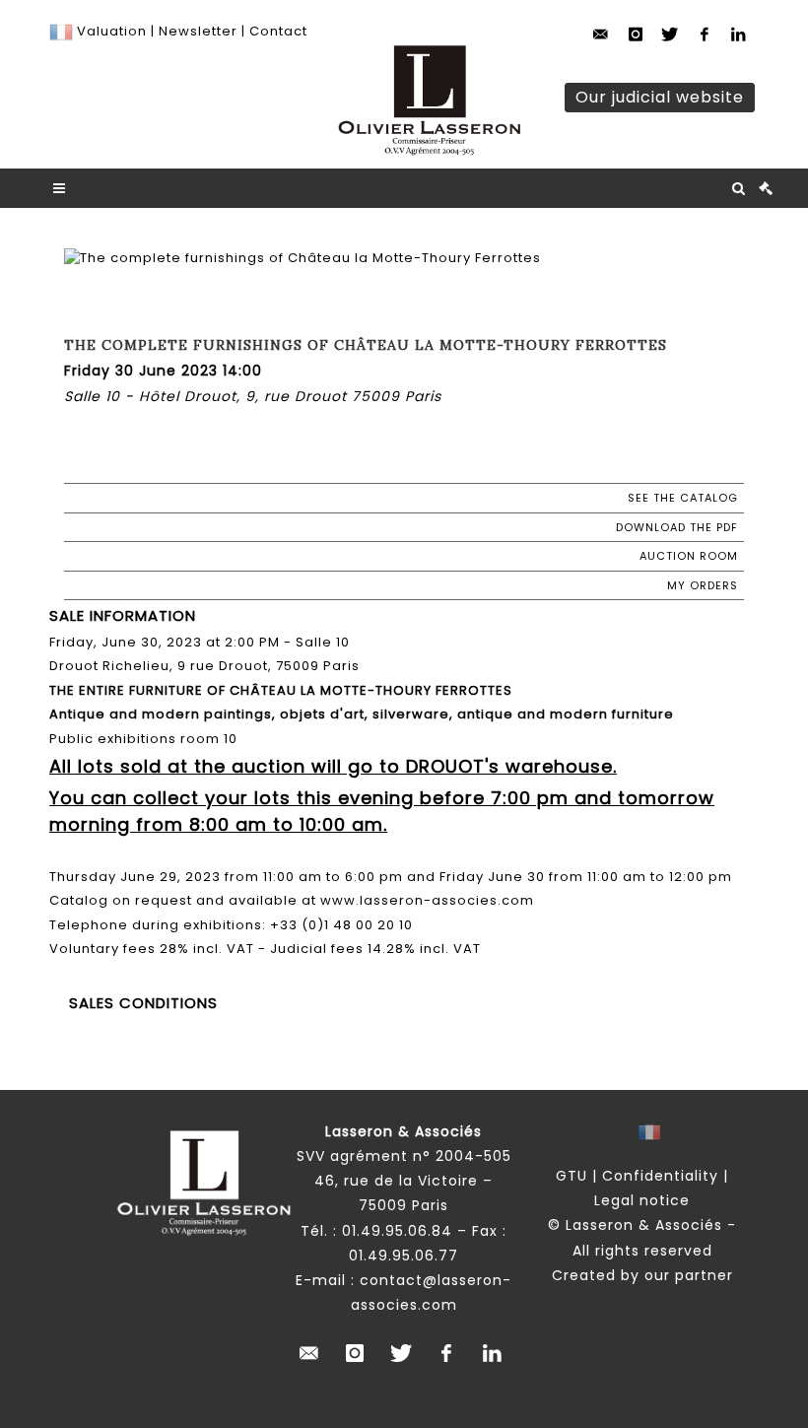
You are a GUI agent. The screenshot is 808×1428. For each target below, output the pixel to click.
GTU (571, 1176)
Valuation (112, 31)
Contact (278, 31)
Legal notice (642, 1200)
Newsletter (196, 31)
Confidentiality (660, 1176)
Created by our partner (642, 1275)
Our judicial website (659, 97)
